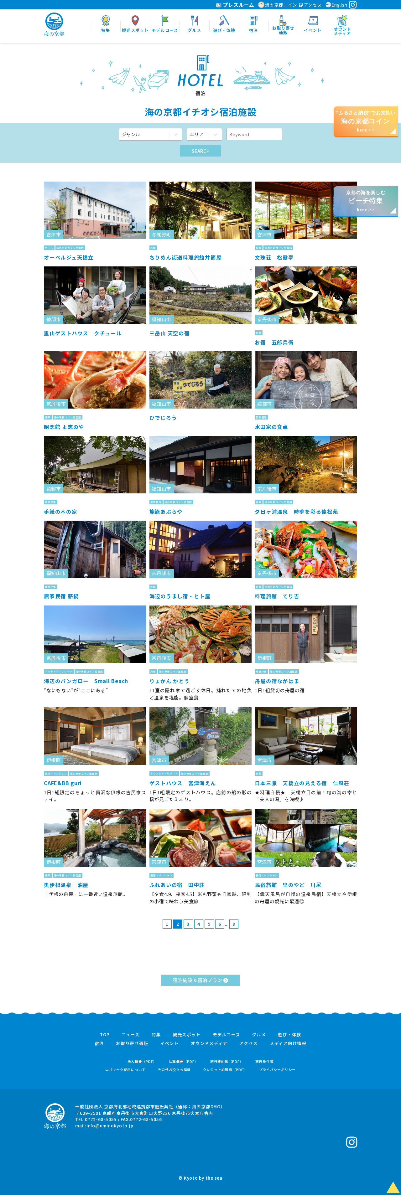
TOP (104, 1035)
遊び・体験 (289, 1035)
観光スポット (187, 1035)
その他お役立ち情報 (174, 1069)
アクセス (312, 5)
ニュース (131, 1035)
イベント (169, 1043)
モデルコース (226, 1035)
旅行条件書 (264, 1061)
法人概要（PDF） (142, 1061)
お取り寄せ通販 (132, 1043)
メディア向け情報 (288, 1043)
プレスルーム (237, 4)
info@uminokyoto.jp (109, 1125)
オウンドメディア (209, 1043)
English (339, 5)
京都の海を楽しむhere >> (366, 201)
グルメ (259, 1035)
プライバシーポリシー (277, 1069)
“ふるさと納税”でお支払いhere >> (366, 121)
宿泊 (99, 1043)
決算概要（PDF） (183, 1061)
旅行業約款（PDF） (226, 1061)
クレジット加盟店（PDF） (225, 1069)
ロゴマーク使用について (125, 1069)
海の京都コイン (281, 5)
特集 (156, 1035)
